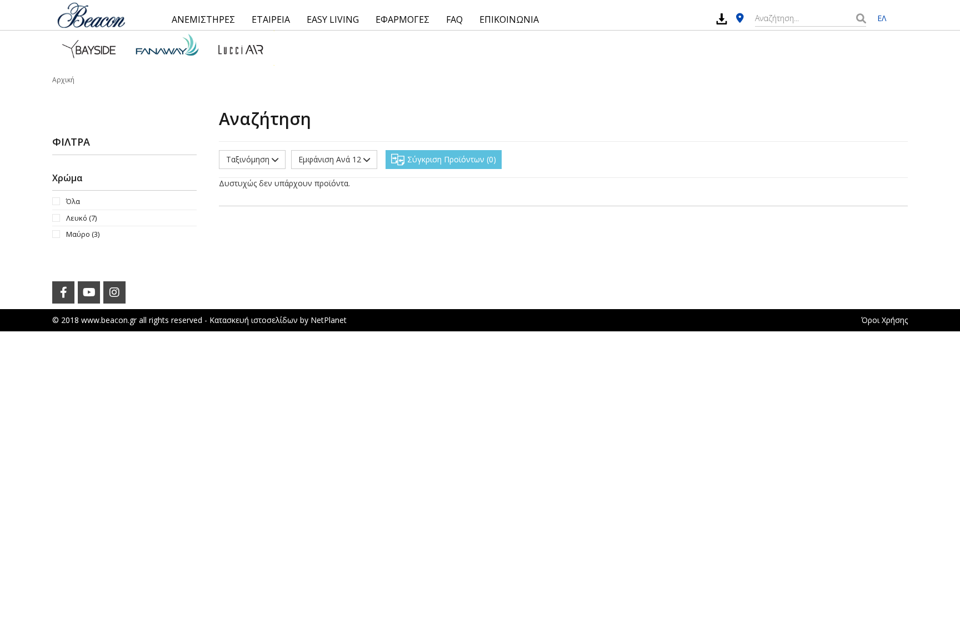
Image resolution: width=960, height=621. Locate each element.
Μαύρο (82, 234)
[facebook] (63, 292)
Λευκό (81, 218)
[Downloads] (721, 18)
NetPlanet (329, 320)
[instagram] (114, 292)
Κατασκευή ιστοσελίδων (253, 320)
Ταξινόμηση (249, 159)
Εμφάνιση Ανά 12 (330, 159)
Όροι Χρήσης (884, 320)
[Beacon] (91, 15)
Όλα (73, 201)
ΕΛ (881, 18)
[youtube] (89, 292)
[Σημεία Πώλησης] (740, 18)
